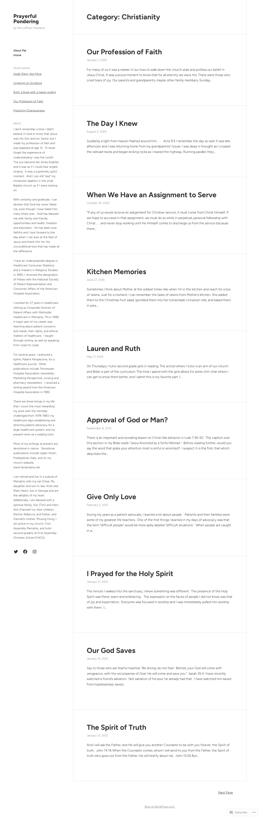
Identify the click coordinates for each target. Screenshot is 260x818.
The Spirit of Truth (116, 727)
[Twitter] (15, 551)
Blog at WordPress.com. (160, 806)
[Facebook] (25, 551)
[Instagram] (34, 551)
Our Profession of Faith (28, 101)
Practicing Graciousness (29, 110)
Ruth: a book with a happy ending (34, 92)
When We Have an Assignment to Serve (152, 195)
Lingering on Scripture (27, 83)
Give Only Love (111, 496)
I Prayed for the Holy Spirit (130, 573)
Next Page (225, 792)
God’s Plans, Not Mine (27, 74)
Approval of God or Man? (127, 420)
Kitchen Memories (116, 271)
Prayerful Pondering (26, 19)
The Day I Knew (112, 123)
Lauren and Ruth (113, 348)
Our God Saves (111, 650)
